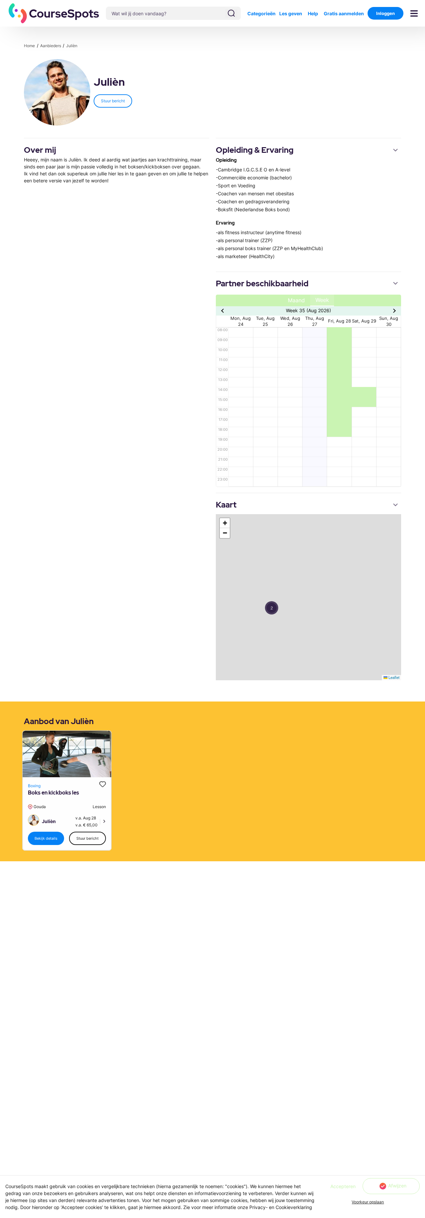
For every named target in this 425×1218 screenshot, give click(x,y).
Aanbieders (51, 45)
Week (322, 300)
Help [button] (313, 13)
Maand (296, 300)
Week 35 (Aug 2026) (308, 310)
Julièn (71, 45)
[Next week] (393, 310)
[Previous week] (223, 310)
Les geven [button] (290, 13)
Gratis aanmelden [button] (344, 13)
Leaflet (393, 677)
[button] (54, 13)
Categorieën (261, 13)
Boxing (34, 785)
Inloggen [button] (385, 13)
